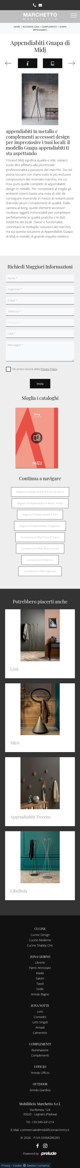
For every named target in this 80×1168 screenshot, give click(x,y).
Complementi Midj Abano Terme (40, 548)
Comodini (40, 1017)
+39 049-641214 (43, 1122)
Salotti (40, 978)
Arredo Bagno (40, 994)
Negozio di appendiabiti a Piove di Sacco (40, 492)
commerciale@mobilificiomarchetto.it (44, 1130)
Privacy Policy (49, 369)
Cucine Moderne (40, 940)
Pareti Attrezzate (40, 968)
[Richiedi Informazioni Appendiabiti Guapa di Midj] (28, 63)
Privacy (5, 1165)
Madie (40, 973)
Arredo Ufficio (40, 1073)
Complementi (49, 26)
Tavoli (40, 984)
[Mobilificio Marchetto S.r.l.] (40, 16)
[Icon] (71, 63)
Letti (40, 1012)
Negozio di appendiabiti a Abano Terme (40, 503)
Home (17, 26)
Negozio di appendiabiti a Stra (40, 514)
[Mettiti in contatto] (40, 5)
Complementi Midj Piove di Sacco (40, 537)
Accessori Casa (31, 26)
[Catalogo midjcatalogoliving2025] (36, 437)
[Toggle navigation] (73, 16)
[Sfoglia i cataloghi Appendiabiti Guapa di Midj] (53, 63)
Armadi (40, 1027)
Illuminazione (40, 1050)
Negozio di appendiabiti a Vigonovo (40, 526)
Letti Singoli (40, 1022)
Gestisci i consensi (38, 1165)
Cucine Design (40, 935)
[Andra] (9, 63)
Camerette (40, 1033)
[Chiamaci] (34, 5)
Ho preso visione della (34, 369)
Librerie (40, 962)
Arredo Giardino (40, 1090)
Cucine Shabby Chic (40, 945)
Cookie (17, 1165)
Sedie (40, 989)
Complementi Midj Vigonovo (40, 571)
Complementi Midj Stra (40, 560)
